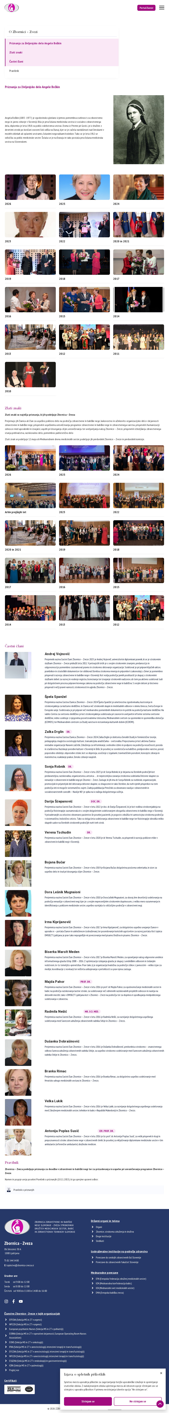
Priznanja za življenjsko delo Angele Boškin (32, 87)
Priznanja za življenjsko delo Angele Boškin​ (35, 43)
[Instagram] (6, 1301)
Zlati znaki (15, 52)
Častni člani (16, 61)
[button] (161, 1373)
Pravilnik (14, 71)
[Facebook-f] (14, 1301)
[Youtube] (21, 1301)
